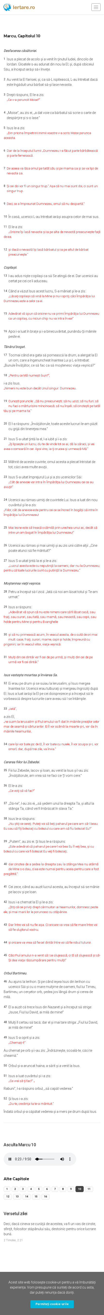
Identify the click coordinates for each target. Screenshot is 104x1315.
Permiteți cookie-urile (52, 1304)
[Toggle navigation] (96, 7)
